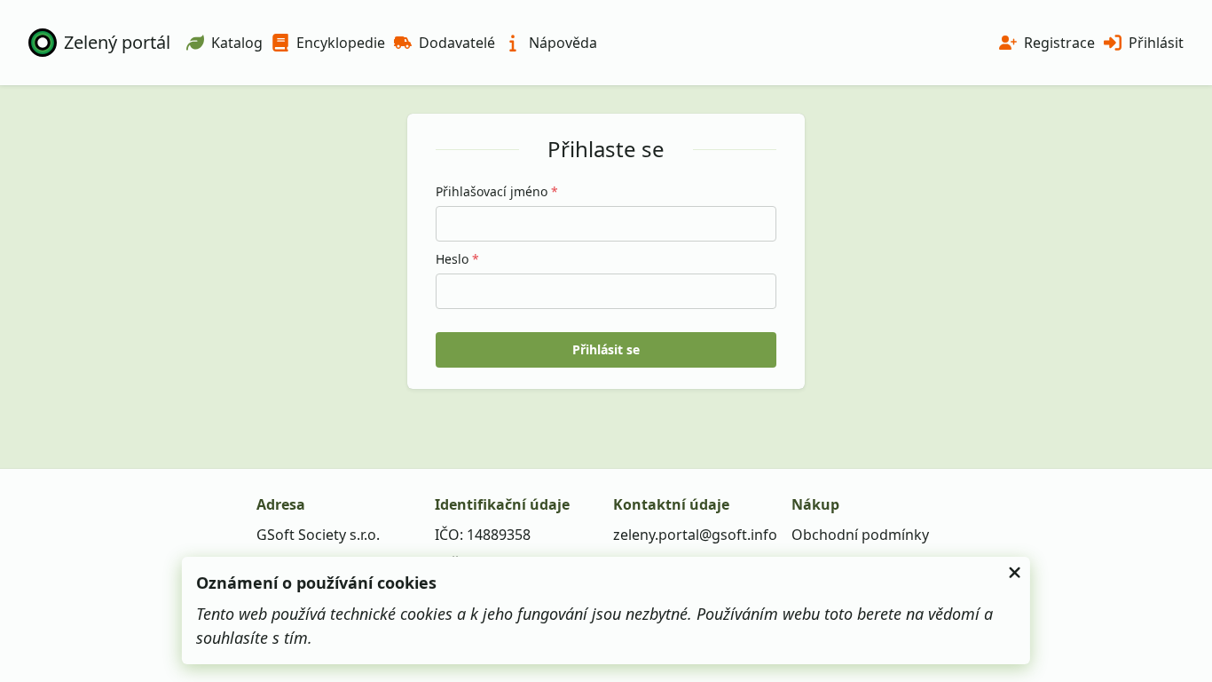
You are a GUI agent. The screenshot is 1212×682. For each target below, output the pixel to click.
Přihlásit (1156, 42)
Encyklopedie (340, 42)
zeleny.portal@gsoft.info (695, 534)
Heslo (457, 258)
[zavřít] (1014, 572)
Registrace (1059, 42)
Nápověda (563, 42)
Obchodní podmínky (860, 534)
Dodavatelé (457, 42)
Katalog (237, 42)
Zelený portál (117, 42)
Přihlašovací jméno (497, 191)
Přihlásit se (606, 349)
